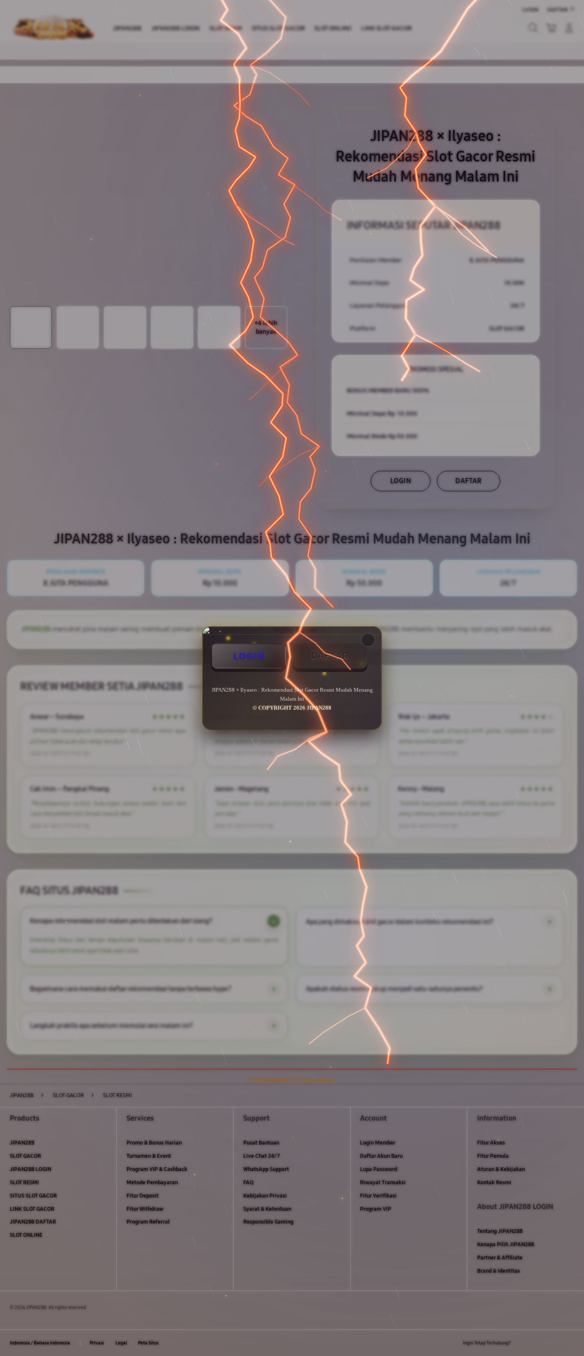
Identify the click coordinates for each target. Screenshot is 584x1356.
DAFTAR (330, 655)
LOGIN (248, 655)
